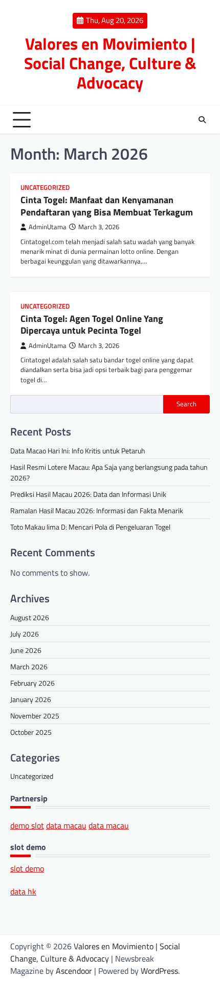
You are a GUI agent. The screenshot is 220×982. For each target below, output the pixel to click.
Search (186, 404)
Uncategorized (45, 187)
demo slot (27, 825)
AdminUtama (48, 227)
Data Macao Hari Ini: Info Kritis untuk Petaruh (77, 450)
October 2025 (31, 732)
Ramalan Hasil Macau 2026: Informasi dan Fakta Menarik (96, 510)
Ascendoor (74, 971)
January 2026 (30, 699)
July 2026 (24, 633)
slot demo (27, 868)
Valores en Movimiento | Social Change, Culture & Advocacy (110, 63)
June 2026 (25, 650)
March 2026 (29, 666)
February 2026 (32, 683)
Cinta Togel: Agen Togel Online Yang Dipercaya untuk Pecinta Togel (91, 324)
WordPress (159, 971)
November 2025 (34, 715)
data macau (66, 825)
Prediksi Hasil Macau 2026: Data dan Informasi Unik (88, 494)
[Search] (202, 119)
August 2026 (29, 617)
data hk (23, 891)
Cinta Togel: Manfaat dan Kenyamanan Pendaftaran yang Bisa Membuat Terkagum (106, 206)
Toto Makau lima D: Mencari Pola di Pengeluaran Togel (90, 526)
